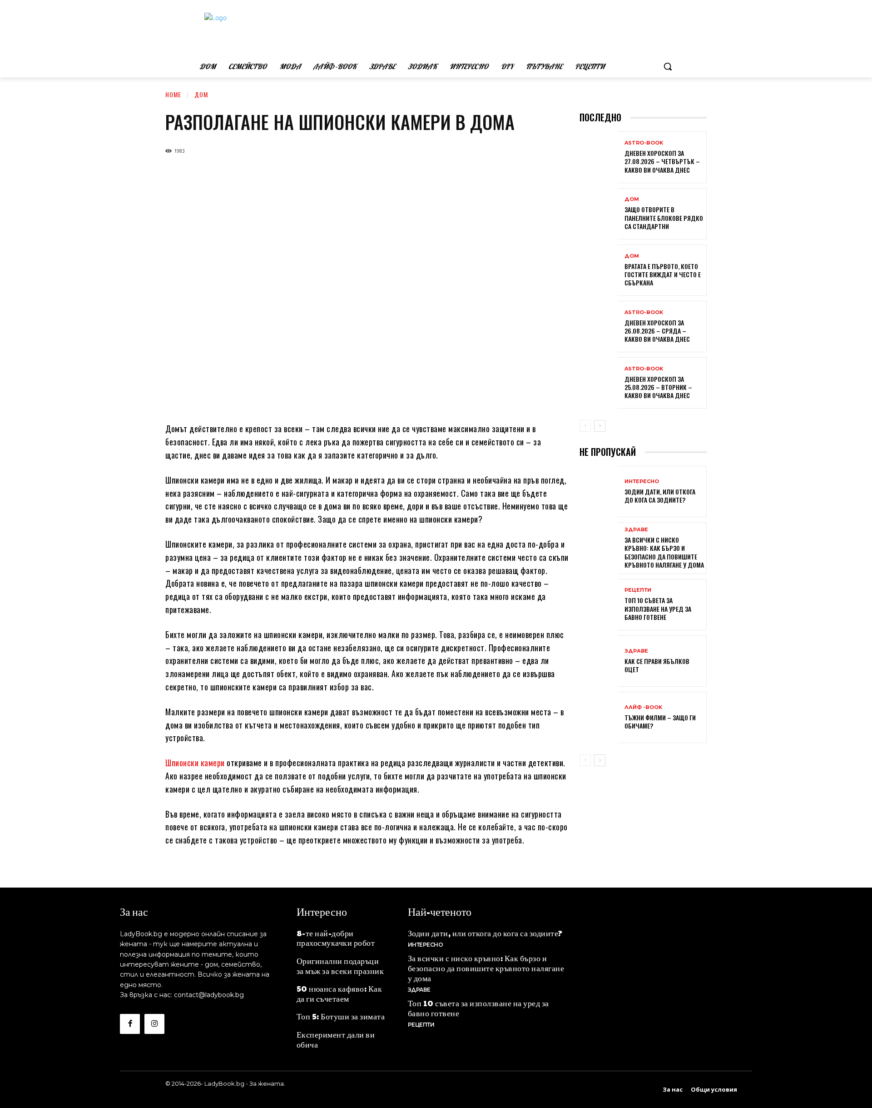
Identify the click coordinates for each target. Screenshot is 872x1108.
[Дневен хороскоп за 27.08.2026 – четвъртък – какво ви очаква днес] (599, 158)
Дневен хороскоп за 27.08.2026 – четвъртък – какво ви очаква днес (662, 161)
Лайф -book (643, 707)
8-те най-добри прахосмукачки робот (336, 937)
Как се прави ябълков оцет (656, 665)
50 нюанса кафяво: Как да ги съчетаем (339, 993)
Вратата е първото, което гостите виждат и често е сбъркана (662, 274)
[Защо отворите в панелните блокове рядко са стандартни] (599, 215)
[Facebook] (130, 1024)
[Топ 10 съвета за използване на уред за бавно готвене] (599, 605)
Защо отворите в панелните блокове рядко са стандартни (663, 217)
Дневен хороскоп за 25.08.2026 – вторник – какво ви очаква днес (658, 387)
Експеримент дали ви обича (336, 1039)
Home (173, 94)
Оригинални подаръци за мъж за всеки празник (340, 965)
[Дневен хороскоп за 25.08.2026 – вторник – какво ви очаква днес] (599, 384)
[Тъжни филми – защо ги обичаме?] (599, 718)
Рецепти (637, 590)
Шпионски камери (195, 763)
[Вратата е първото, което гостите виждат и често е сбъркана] (599, 271)
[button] (668, 66)
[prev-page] (585, 426)
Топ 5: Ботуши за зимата (341, 1016)
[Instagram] (154, 1024)
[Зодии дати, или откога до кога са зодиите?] (599, 492)
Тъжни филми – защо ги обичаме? (660, 721)
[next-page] (599, 426)
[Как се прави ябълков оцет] (599, 662)
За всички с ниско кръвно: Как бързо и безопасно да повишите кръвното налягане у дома (664, 552)
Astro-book (643, 142)
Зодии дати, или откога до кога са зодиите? (659, 495)
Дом (201, 94)
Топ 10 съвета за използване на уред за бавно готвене (657, 608)
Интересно (641, 481)
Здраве (636, 529)
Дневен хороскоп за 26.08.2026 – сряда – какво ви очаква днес (657, 331)
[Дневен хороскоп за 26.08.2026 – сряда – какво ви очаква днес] (599, 327)
